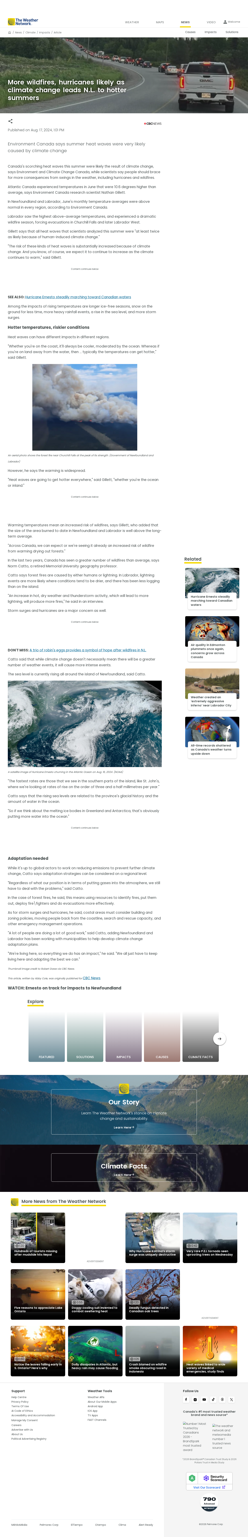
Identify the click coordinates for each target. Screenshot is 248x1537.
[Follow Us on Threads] (222, 1399)
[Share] (10, 121)
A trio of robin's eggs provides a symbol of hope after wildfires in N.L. (88, 650)
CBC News (91, 978)
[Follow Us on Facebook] (186, 1399)
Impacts (44, 32)
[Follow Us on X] (231, 1399)
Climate (30, 32)
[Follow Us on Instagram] (195, 1399)
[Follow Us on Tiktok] (213, 1399)
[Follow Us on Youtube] (204, 1399)
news (18, 32)
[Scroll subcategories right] (219, 1038)
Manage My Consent (24, 1420)
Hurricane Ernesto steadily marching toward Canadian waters (78, 297)
